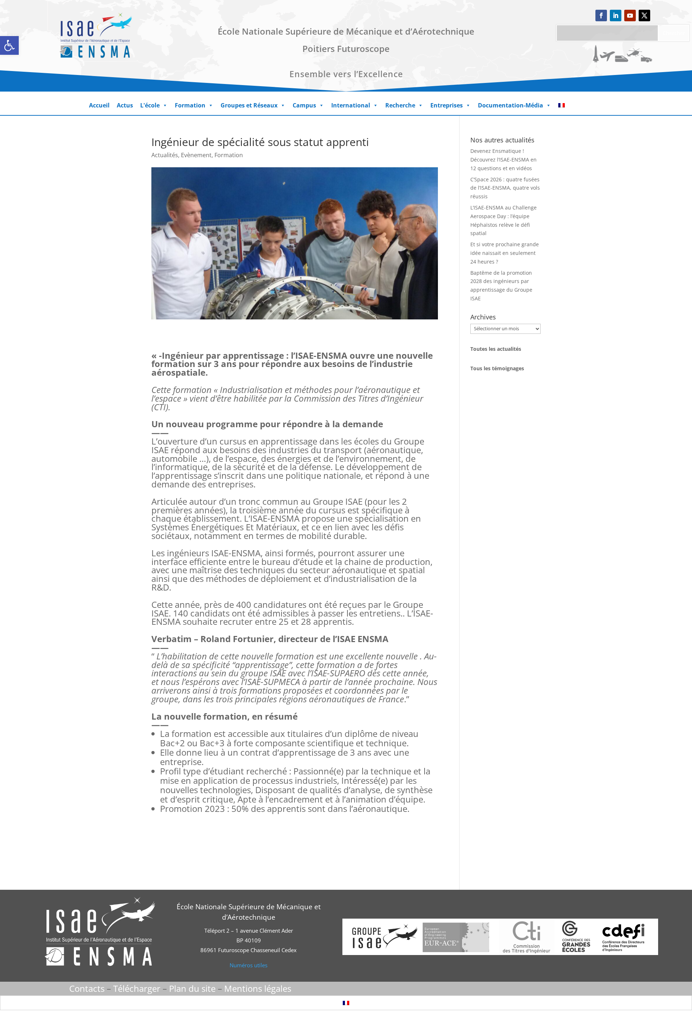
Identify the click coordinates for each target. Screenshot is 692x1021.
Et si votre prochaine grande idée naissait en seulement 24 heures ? (504, 253)
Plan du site (192, 988)
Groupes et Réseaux (249, 105)
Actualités (164, 155)
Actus (125, 105)
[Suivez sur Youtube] (630, 15)
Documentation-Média (510, 105)
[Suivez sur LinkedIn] (615, 15)
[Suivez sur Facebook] (601, 15)
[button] (9, 45)
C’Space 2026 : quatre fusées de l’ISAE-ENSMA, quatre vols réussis (505, 188)
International (350, 105)
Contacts (87, 988)
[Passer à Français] (346, 1002)
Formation (190, 105)
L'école (150, 105)
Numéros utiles (248, 965)
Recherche (400, 105)
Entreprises (446, 105)
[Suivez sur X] (644, 15)
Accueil (99, 105)
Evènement (196, 155)
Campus (304, 105)
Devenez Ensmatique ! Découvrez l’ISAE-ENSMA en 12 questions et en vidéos (503, 159)
